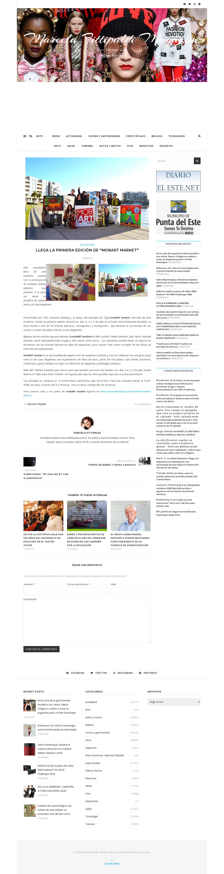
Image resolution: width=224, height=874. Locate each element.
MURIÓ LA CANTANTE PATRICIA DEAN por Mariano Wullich (177, 433)
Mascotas (146, 145)
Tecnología (176, 136)
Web (113, 584)
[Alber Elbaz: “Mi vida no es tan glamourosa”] (29, 461)
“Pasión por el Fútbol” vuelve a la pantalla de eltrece (174, 345)
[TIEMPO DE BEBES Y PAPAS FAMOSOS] (145, 461)
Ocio (130, 145)
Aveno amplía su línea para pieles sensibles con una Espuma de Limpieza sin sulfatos (177, 355)
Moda (56, 136)
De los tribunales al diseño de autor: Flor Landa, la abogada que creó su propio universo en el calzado (177, 421)
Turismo (87, 145)
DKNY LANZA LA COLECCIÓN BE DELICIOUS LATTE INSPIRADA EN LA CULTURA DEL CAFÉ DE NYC (178, 326)
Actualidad (74, 136)
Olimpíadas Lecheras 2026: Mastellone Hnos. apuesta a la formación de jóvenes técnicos (178, 489)
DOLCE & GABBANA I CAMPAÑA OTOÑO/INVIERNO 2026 (172, 305)
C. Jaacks (145, 852)
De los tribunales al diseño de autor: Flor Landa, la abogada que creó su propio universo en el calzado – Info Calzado (177, 411)
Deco (57, 145)
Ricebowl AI (164, 380)
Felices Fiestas (93, 770)
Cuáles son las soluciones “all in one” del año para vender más (175, 502)
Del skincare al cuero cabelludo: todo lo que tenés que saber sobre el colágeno (178, 449)
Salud (71, 145)
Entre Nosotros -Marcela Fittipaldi (104, 755)
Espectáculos (135, 136)
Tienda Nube (165, 473)
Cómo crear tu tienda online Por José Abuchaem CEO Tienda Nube (176, 476)
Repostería (91, 801)
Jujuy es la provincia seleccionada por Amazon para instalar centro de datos (177, 398)
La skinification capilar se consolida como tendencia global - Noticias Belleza (174, 443)
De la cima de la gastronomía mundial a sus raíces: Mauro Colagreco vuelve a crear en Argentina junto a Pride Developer (177, 258)
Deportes (166, 145)
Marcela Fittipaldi (37, 404)
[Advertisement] (112, 107)
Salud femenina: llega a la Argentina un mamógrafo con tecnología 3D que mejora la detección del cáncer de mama (177, 463)
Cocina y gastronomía (104, 136)
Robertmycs (164, 499)
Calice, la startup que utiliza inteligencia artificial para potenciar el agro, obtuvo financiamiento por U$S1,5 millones (178, 385)
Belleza (157, 136)
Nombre (29, 584)
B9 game (162, 511)
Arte (39, 136)
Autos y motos (110, 145)
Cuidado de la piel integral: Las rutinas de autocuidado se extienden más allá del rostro (177, 314)
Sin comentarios (142, 404)
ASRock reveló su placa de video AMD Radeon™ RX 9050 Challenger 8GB (176, 293)
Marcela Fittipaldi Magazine (112, 38)
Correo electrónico (78, 584)
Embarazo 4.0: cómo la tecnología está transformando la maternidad (177, 269)
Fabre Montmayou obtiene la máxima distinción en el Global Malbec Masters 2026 (177, 282)
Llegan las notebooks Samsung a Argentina (176, 513)
